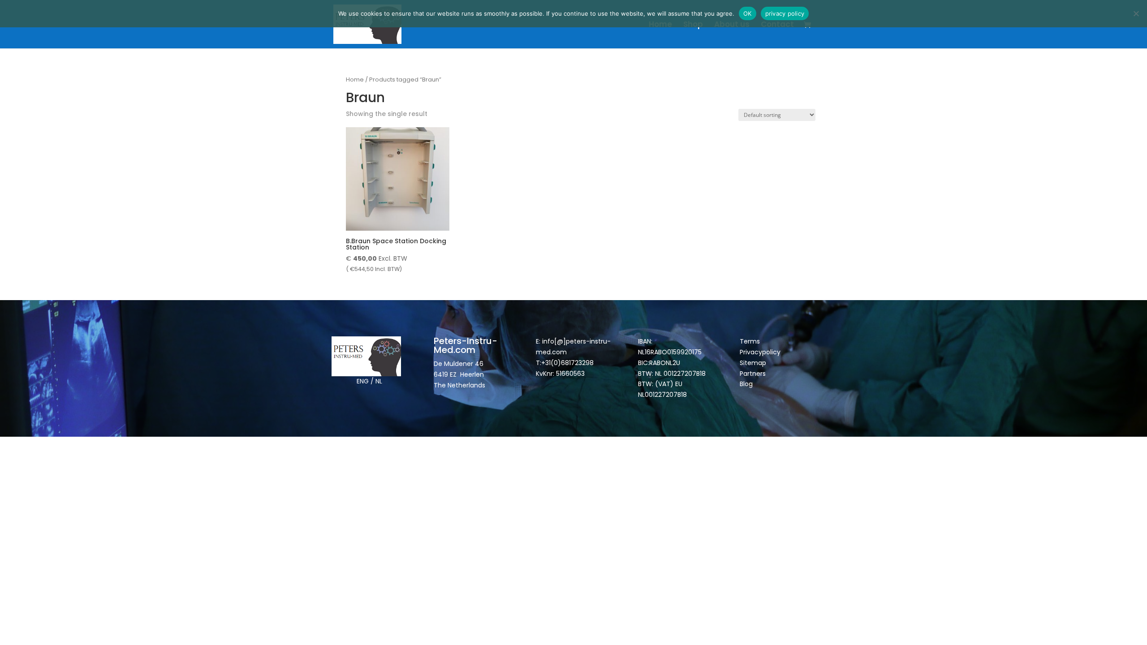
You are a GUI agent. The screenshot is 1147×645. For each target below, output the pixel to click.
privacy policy (785, 13)
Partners (753, 373)
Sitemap (754, 362)
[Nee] (1135, 13)
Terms (750, 341)
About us (732, 25)
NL (378, 381)
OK (747, 13)
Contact (777, 25)
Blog (746, 383)
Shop (693, 25)
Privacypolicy (760, 352)
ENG (363, 381)
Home (660, 25)
